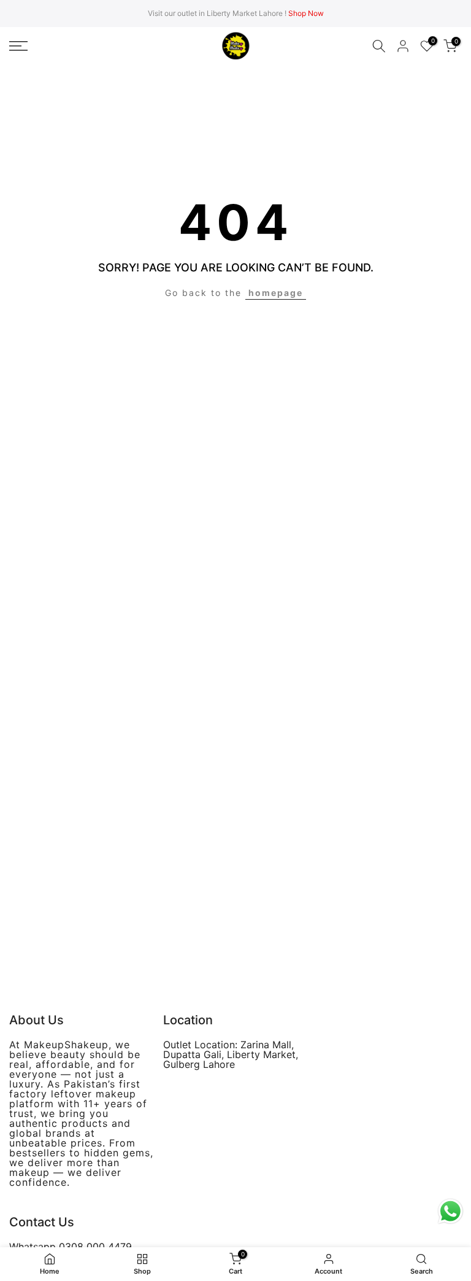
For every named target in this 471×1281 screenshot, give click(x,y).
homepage (275, 292)
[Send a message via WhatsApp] (450, 1211)
